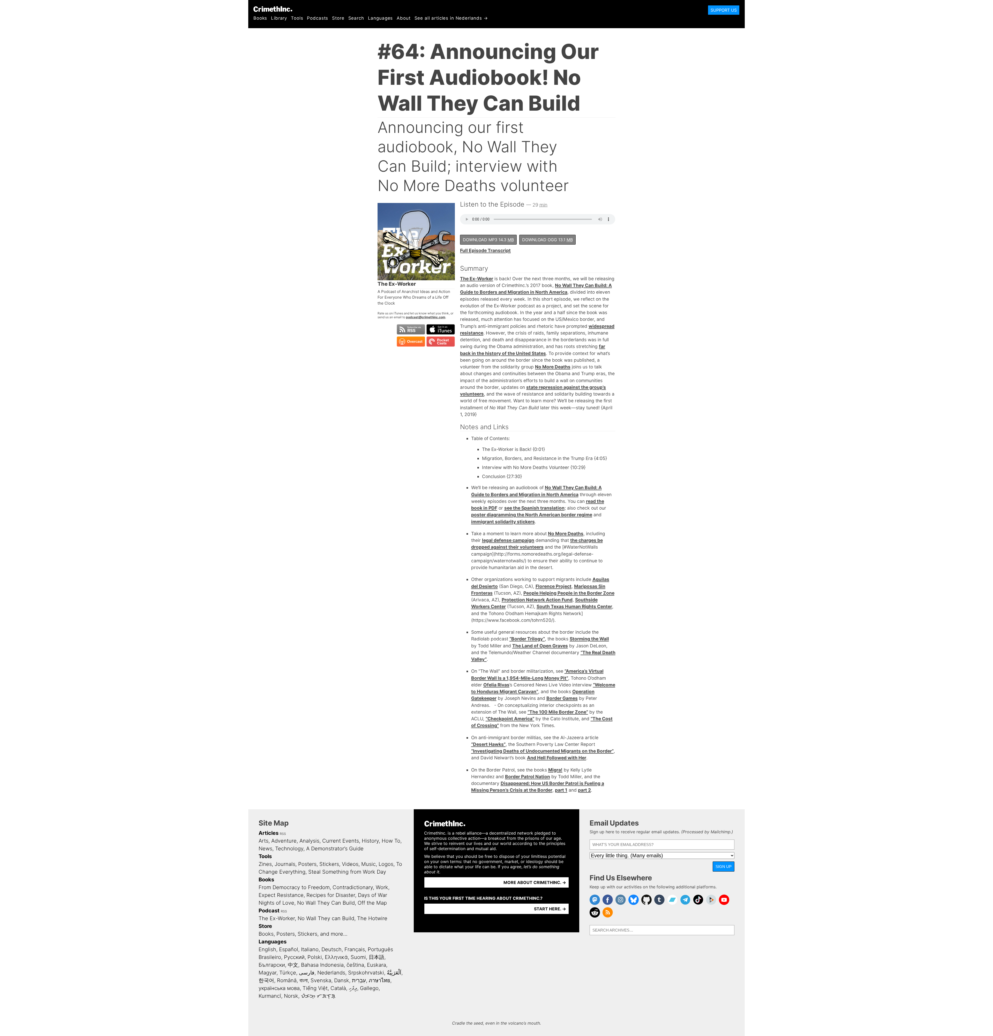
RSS (283, 834)
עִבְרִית (359, 980)
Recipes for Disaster (330, 895)
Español (288, 949)
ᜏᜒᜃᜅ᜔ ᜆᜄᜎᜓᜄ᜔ (318, 996)
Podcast (269, 911)
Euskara (376, 965)
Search (356, 18)
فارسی (306, 973)
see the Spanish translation (534, 508)
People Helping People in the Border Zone (568, 593)
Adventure (284, 841)
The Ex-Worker (476, 278)
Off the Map (372, 903)
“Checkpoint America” (510, 718)
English (267, 949)
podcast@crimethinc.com (425, 317)
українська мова (279, 988)
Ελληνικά (336, 957)
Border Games (562, 698)
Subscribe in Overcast (411, 341)
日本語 (376, 957)
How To (391, 841)
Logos (386, 864)
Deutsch (331, 949)
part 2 (584, 790)
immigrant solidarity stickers (503, 521)
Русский (294, 957)
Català (338, 988)
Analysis (309, 841)
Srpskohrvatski (366, 973)
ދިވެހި (353, 988)
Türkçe (287, 973)
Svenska (321, 980)
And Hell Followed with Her (556, 757)
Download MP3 (488, 239)
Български (272, 965)
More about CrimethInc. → (534, 882)
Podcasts (317, 18)
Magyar (267, 973)
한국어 (266, 980)
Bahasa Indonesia (322, 965)
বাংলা (303, 980)
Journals (285, 864)
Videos (350, 864)
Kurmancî (270, 996)
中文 (293, 965)
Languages (380, 18)
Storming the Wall (589, 638)
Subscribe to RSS (411, 329)
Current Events (340, 841)
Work (382, 887)
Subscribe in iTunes (440, 329)
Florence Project (553, 586)
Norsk (291, 996)
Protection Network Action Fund (537, 599)
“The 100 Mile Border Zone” (558, 712)
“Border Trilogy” (527, 638)
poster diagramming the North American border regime (531, 514)
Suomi (358, 957)
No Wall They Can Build (326, 903)
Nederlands (331, 973)
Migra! (555, 770)
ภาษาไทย (379, 980)
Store (338, 18)
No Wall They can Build (326, 918)
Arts (263, 841)
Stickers (329, 864)
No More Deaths (552, 366)
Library (279, 18)
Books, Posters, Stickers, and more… (303, 934)
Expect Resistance (281, 895)
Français (354, 949)
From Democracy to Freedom (294, 887)
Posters (307, 864)
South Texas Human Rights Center (574, 606)
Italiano (310, 949)
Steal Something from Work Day (347, 872)
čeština (355, 965)
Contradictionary (353, 887)
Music (368, 864)
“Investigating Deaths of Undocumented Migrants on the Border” (542, 751)
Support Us (724, 10)
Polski (314, 957)
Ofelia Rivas (496, 684)
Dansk (341, 980)
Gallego (369, 988)
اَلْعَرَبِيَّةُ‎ (394, 973)
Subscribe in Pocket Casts (440, 341)
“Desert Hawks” (488, 744)
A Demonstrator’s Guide (335, 848)
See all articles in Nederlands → (451, 18)
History (370, 841)
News (265, 848)
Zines (265, 864)
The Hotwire (372, 918)
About (403, 18)
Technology (289, 848)
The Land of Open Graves (540, 645)
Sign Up (724, 866)
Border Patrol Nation (527, 776)
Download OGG (547, 239)
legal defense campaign (508, 540)
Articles (269, 833)
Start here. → (550, 908)
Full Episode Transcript (485, 250)
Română (287, 980)
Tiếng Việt (315, 988)
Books (260, 18)
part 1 (561, 790)
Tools (297, 18)
